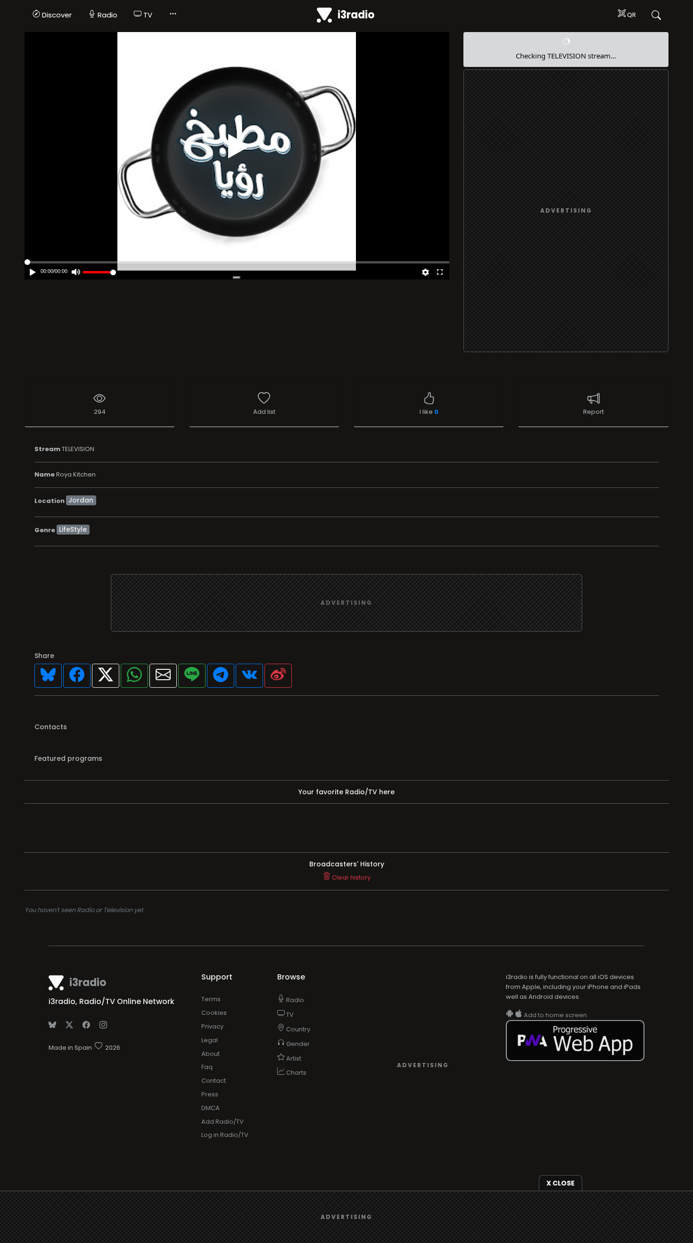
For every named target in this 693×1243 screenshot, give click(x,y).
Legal (209, 1040)
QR (631, 14)
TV (146, 15)
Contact (213, 1080)
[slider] (99, 272)
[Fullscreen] (439, 273)
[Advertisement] (566, 211)
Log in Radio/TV (224, 1134)
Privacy (212, 1026)
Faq (207, 1066)
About (210, 1053)
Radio (106, 15)
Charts (295, 1072)
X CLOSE (560, 1183)
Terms (211, 999)
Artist (293, 1058)
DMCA (210, 1107)
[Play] (239, 146)
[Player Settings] (425, 273)
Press (209, 1094)
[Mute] (76, 273)
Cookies (214, 1012)
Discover (56, 15)
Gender (297, 1043)
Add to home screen (554, 1015)
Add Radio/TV (222, 1121)
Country (297, 1029)
